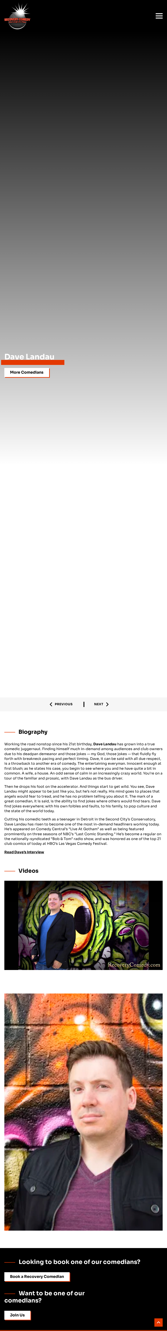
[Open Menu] (159, 15)
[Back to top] (158, 1322)
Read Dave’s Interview (24, 852)
